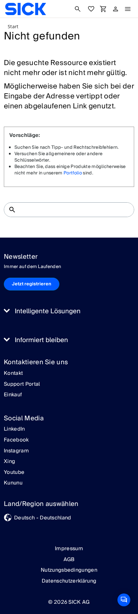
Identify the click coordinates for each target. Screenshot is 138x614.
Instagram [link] (16, 451)
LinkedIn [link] (14, 429)
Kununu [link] (13, 483)
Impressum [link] (69, 548)
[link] (25, 9)
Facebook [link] (16, 440)
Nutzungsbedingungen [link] (69, 570)
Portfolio (73, 173)
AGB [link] (69, 559)
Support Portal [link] (22, 384)
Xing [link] (9, 462)
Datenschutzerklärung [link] (69, 580)
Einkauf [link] (13, 395)
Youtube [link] (14, 472)
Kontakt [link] (13, 373)
